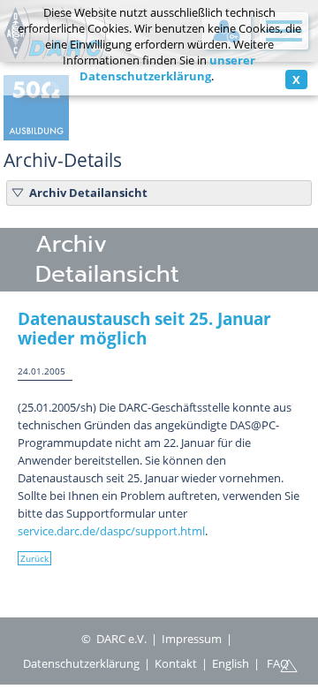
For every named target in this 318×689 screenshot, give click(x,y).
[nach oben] (289, 664)
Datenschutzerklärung (81, 663)
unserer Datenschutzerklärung (168, 68)
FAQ (278, 663)
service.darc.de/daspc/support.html (111, 531)
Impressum (192, 639)
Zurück (34, 558)
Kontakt (176, 663)
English (230, 663)
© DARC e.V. (114, 639)
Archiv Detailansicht (88, 193)
